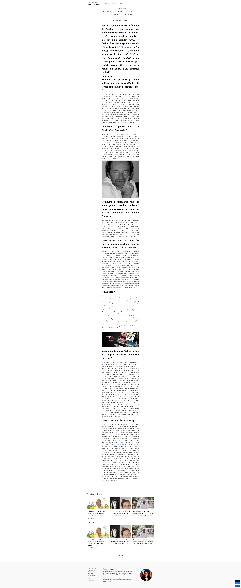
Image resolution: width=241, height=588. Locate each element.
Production (113, 3)
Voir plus (120, 555)
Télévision (124, 8)
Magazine (106, 3)
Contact (91, 579)
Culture (116, 8)
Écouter (120, 8)
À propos (121, 3)
